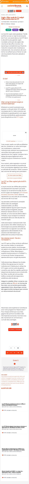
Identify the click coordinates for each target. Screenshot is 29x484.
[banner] (14, 125)
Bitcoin (15, 283)
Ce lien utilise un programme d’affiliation (14, 178)
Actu (7, 14)
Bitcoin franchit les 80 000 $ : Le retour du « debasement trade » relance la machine (12, 472)
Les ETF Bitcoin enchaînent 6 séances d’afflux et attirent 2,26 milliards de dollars (13, 404)
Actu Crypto (12, 14)
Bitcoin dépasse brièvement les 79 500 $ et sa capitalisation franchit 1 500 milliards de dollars (13, 449)
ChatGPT (8, 29)
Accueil (3, 14)
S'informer (8, 24)
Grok (21, 29)
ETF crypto (19, 117)
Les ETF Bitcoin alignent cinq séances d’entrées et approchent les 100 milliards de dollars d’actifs (14, 427)
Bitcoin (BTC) (14, 410)
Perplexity (15, 29)
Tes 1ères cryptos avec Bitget (14, 175)
